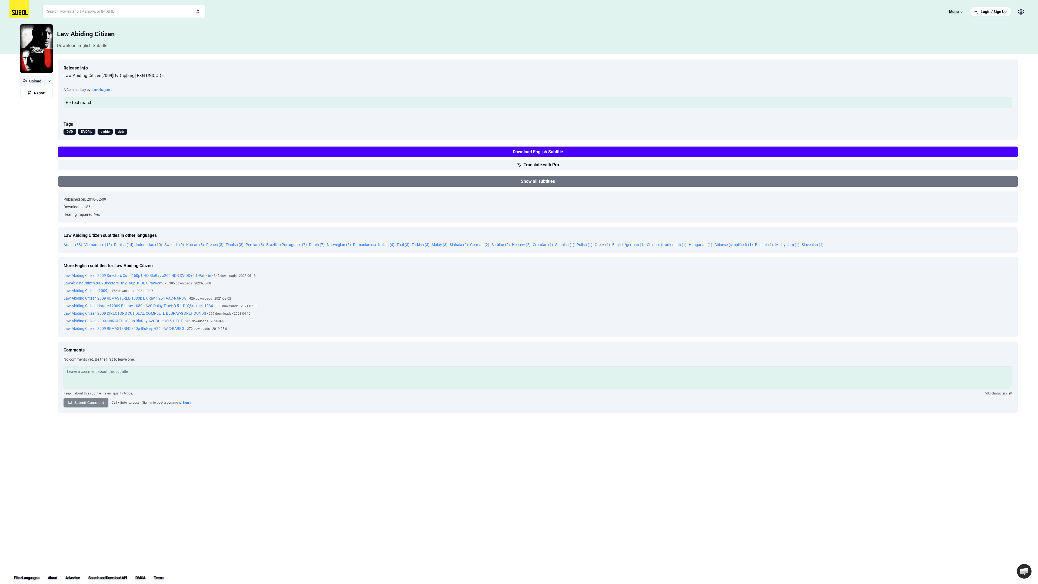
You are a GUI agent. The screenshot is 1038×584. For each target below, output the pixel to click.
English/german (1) (628, 245)
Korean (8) (195, 245)
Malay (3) (440, 245)
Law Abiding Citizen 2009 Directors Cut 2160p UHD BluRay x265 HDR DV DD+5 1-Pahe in (137, 275)
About (52, 578)
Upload (35, 81)
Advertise (72, 578)
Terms (159, 578)
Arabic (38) (73, 245)
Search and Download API (107, 578)
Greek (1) (602, 245)
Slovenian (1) (813, 245)
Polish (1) (585, 245)
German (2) (479, 245)
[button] (1024, 571)
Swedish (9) (174, 245)
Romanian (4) (364, 245)
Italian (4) (386, 245)
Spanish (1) (564, 245)
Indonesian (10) (149, 245)
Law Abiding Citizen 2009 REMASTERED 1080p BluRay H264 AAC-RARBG (125, 298)
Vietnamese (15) (98, 245)
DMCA (140, 578)
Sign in (187, 402)
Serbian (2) (500, 245)
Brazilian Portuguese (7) (286, 245)
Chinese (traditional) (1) (667, 245)
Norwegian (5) (339, 245)
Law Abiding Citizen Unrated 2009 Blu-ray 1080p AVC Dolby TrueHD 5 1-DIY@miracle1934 (138, 306)
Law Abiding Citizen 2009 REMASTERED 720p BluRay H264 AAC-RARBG (124, 328)
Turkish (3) (421, 245)
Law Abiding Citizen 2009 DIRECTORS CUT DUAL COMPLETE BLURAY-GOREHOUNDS (135, 313)
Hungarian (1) (700, 245)
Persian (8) (255, 245)
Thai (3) (403, 245)
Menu (954, 11)
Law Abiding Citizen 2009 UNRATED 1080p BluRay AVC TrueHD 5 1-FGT (123, 321)
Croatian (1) (543, 245)
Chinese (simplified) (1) (733, 245)
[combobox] (124, 11)
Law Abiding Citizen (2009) (86, 290)
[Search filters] (197, 11)
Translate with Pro (541, 164)
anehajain (102, 89)
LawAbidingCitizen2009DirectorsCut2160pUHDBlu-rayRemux (115, 283)
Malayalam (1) (787, 245)
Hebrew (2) (521, 245)
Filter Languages (26, 578)
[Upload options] (49, 81)
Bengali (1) (764, 245)
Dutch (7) (317, 245)
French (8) (215, 245)
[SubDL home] (19, 9)
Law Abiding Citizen (86, 34)
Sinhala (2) (459, 245)
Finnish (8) (235, 245)
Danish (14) (124, 245)
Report (40, 93)
